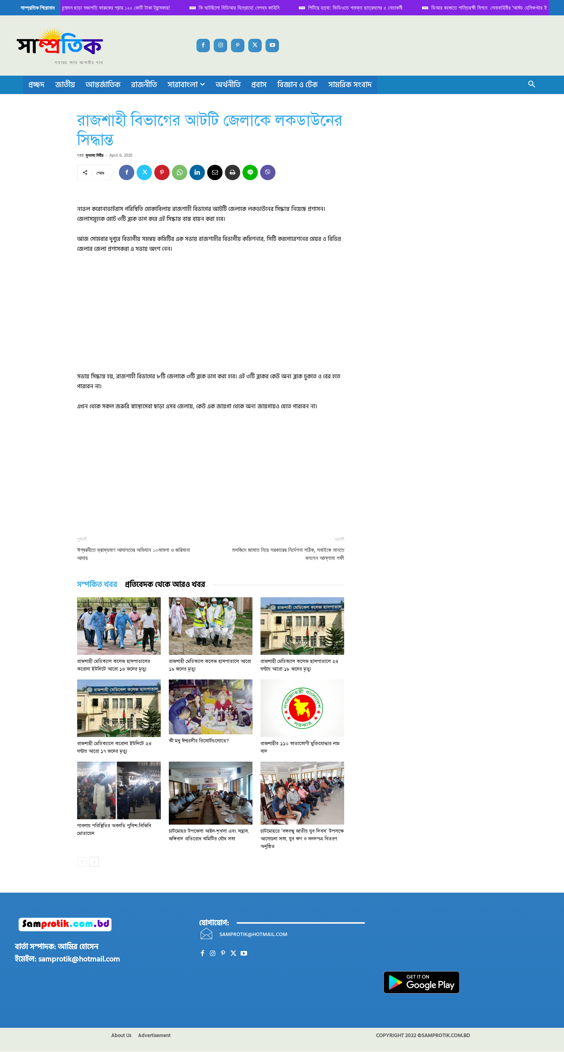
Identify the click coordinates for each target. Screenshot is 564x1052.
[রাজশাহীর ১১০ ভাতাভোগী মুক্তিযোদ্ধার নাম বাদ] (302, 708)
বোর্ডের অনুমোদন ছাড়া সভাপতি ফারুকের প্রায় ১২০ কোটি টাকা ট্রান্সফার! (99, 7)
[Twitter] (255, 45)
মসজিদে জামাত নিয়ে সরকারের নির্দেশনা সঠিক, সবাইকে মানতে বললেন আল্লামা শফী (288, 554)
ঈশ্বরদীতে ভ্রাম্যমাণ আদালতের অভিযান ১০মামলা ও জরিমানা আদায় (133, 554)
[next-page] (94, 861)
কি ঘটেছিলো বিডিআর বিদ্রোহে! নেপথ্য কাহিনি (231, 7)
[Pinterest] (237, 45)
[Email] (215, 172)
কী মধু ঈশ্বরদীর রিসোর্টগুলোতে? (199, 741)
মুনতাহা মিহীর (94, 155)
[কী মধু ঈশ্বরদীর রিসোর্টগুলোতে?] (210, 706)
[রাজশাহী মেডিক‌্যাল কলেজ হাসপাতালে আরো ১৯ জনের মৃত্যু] (210, 626)
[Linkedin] (197, 172)
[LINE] (250, 172)
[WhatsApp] (179, 172)
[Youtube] (272, 45)
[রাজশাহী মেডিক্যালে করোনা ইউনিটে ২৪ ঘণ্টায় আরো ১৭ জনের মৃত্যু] (119, 708)
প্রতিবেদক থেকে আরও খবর (165, 584)
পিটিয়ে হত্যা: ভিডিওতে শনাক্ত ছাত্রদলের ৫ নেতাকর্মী (348, 7)
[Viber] (267, 172)
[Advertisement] (210, 318)
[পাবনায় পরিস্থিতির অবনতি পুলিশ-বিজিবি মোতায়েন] (119, 790)
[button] (532, 85)
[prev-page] (82, 861)
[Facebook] (203, 45)
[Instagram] (220, 45)
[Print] (232, 172)
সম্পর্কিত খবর (97, 584)
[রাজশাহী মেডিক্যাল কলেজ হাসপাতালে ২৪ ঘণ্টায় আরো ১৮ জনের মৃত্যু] (302, 626)
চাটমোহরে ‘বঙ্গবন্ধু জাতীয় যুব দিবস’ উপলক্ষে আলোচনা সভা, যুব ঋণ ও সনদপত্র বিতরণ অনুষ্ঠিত (302, 839)
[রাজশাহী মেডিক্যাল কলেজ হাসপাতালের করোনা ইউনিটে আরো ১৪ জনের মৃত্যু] (119, 626)
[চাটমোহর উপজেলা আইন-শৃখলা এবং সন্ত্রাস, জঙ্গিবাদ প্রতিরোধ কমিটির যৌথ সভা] (210, 793)
